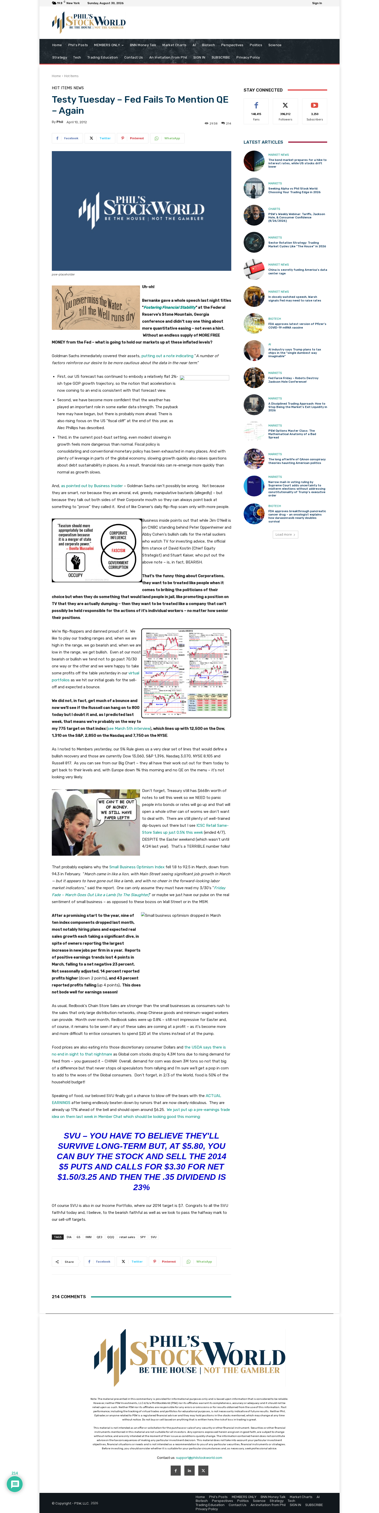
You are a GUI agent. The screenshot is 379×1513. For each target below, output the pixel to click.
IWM (89, 1237)
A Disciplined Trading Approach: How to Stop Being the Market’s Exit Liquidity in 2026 (297, 407)
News (78, 88)
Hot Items (71, 76)
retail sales (127, 1237)
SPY (143, 1237)
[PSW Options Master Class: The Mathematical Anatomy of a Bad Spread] (254, 431)
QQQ (110, 1237)
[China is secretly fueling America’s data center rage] (254, 269)
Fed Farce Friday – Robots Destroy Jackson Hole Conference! (293, 380)
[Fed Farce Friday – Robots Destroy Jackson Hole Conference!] (254, 377)
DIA (69, 1237)
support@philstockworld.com (199, 1458)
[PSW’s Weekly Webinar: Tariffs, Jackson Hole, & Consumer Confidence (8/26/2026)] (254, 215)
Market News (278, 154)
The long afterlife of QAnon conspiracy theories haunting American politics (297, 461)
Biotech (274, 318)
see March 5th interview (129, 728)
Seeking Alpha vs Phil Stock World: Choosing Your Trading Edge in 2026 (294, 190)
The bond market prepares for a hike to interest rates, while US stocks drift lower (297, 163)
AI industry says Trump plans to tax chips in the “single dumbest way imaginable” (294, 353)
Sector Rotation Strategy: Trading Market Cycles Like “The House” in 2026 (297, 244)
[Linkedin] (189, 1471)
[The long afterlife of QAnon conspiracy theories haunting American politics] (254, 458)
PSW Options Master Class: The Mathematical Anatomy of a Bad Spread (292, 434)
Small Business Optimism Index (136, 867)
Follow (285, 102)
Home (56, 76)
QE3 (99, 1237)
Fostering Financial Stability (170, 307)
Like (256, 102)
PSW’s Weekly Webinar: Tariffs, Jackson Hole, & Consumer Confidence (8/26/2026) (296, 217)
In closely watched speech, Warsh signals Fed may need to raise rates (294, 298)
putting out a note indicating (167, 356)
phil (59, 122)
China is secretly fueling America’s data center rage (297, 271)
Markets (275, 183)
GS (78, 1237)
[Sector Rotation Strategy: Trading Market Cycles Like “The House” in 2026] (254, 242)
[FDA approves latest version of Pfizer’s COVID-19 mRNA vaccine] (254, 323)
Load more (284, 534)
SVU (153, 1237)
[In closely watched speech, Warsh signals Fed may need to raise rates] (254, 296)
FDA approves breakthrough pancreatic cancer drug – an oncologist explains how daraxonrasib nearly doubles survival (297, 516)
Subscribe (315, 102)
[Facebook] (176, 1471)
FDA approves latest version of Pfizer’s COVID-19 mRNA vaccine (297, 325)
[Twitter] (203, 1471)
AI (269, 344)
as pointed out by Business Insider (92, 486)
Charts (274, 209)
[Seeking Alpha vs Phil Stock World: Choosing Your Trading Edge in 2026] (254, 188)
